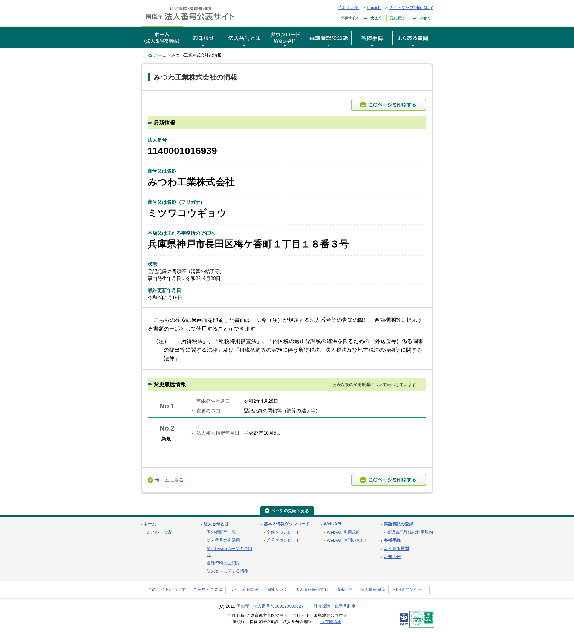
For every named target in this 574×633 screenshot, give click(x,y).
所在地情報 (330, 622)
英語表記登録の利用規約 (410, 532)
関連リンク (277, 589)
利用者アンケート (409, 589)
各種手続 (392, 540)
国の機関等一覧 (221, 532)
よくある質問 (396, 548)
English (374, 7)
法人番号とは (216, 524)
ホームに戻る (169, 480)
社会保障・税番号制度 (334, 606)
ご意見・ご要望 (207, 589)
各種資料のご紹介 (223, 563)
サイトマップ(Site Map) (411, 7)
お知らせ (392, 556)
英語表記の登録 (398, 524)
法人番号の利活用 (223, 540)
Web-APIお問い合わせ (348, 540)
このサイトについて (167, 589)
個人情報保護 (372, 589)
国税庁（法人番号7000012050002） (270, 606)
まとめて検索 (159, 532)
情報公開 (344, 589)
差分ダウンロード (283, 540)
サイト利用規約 (244, 589)
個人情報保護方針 (312, 589)
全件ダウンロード (283, 532)
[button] (203, 37)
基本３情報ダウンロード (287, 524)
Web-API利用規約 (343, 532)
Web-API (332, 524)
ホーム (160, 55)
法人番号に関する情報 (227, 571)
